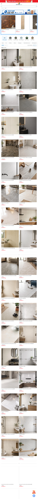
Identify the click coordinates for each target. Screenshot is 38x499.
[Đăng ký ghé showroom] (34, 492)
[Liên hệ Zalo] (34, 496)
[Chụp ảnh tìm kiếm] (36, 6)
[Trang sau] (36, 24)
